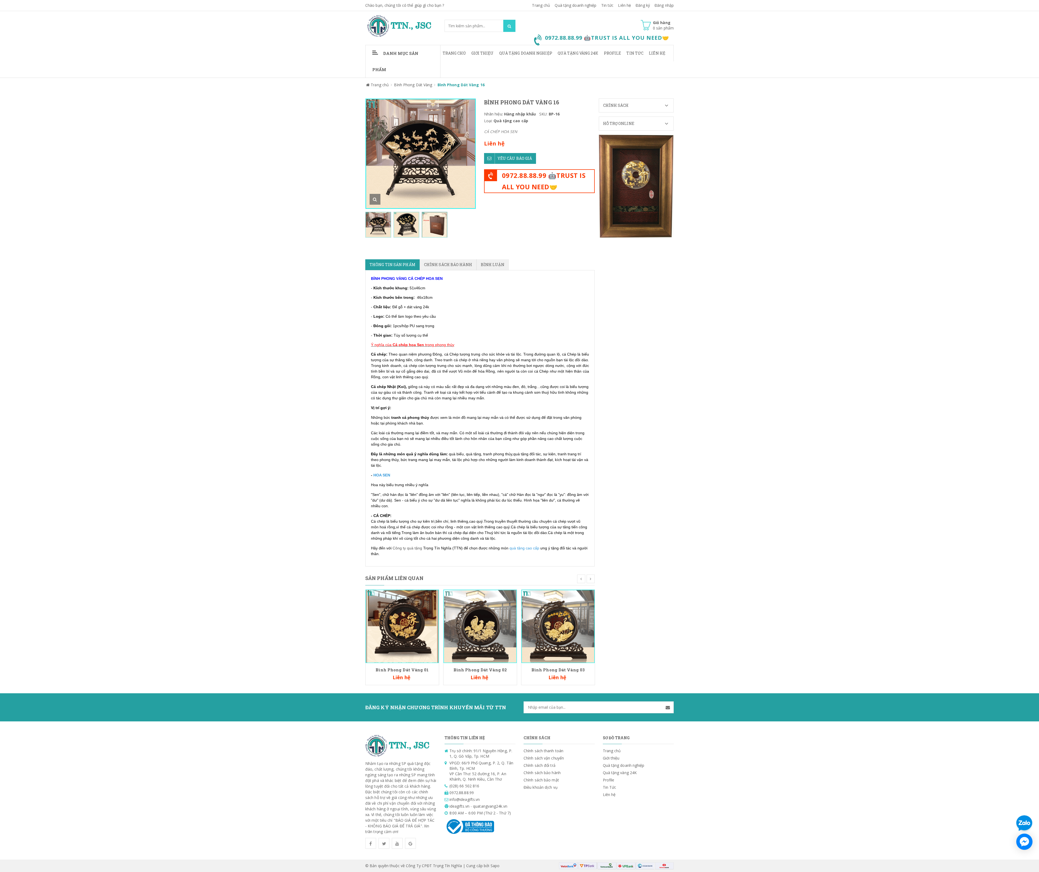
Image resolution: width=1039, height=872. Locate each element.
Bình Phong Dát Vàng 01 (402, 669)
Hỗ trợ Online (618, 123)
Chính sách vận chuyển (544, 758)
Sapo (495, 865)
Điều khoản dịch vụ (541, 787)
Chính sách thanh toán (543, 750)
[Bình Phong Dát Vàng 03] (558, 625)
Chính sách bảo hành (542, 772)
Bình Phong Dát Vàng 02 (480, 669)
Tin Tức (634, 53)
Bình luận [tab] (492, 264)
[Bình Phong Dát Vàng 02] (480, 625)
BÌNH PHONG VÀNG (389, 278)
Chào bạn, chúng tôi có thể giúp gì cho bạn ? (404, 5)
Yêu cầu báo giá (515, 158)
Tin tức (607, 5)
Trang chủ (454, 53)
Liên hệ (624, 5)
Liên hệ (657, 53)
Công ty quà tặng (407, 548)
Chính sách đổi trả (539, 765)
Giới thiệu (482, 53)
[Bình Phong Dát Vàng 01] (402, 625)
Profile (612, 53)
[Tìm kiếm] (509, 26)
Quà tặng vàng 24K (578, 53)
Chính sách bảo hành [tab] (448, 264)
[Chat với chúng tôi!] (1024, 842)
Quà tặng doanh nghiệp (575, 5)
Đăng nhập (664, 5)
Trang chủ (541, 5)
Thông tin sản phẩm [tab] (392, 264)
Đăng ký (643, 5)
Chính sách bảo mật (541, 780)
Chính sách (616, 105)
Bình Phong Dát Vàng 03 (558, 669)
